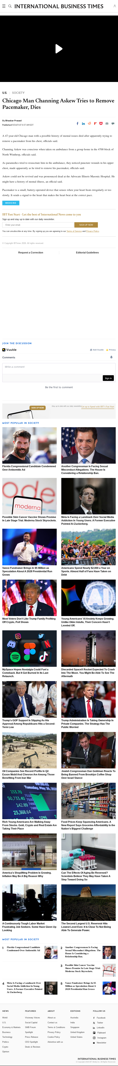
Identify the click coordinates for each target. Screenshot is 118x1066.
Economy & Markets (11, 1027)
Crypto (5, 1047)
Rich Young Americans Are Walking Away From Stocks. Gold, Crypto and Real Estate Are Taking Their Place (29, 825)
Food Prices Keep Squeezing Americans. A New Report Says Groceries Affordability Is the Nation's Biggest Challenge (88, 825)
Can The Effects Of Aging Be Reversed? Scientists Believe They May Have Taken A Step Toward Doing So (85, 876)
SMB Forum (30, 1027)
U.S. (4, 1022)
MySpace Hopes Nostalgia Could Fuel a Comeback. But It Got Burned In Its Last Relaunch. (25, 673)
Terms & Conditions (56, 1027)
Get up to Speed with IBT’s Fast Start (97, 407)
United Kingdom (77, 1032)
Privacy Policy (92, 231)
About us (52, 1017)
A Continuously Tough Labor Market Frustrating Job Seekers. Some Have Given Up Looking (29, 927)
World (4, 1017)
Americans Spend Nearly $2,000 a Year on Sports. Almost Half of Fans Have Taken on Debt (86, 571)
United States (76, 1037)
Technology (7, 1037)
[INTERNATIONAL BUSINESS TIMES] (59, 6)
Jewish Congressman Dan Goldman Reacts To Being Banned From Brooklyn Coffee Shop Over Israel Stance (88, 774)
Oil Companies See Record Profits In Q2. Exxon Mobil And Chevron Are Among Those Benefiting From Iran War (28, 774)
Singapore (74, 1027)
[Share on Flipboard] (95, 123)
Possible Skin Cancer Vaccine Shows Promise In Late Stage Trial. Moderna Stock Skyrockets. (83, 968)
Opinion (5, 1051)
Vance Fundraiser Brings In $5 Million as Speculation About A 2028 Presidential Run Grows (27, 571)
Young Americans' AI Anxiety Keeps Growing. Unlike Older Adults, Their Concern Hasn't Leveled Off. (87, 622)
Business (6, 1032)
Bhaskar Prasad (13, 120)
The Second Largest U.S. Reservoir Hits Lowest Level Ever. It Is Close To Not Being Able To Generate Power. (86, 927)
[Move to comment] (113, 123)
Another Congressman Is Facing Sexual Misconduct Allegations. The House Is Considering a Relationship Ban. (84, 469)
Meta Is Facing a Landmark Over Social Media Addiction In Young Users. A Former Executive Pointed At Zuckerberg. (88, 520)
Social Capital (31, 1022)
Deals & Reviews (32, 1047)
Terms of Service (74, 231)
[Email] (107, 123)
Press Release (31, 1037)
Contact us (52, 1022)
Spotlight (29, 1032)
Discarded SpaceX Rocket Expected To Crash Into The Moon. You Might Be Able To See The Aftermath (88, 673)
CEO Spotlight (31, 1042)
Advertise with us (55, 1042)
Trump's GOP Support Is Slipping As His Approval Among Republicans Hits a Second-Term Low (28, 723)
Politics (5, 1042)
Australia (74, 1017)
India (72, 1022)
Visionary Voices (32, 1017)
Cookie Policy (54, 1037)
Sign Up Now (37, 408)
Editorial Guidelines (87, 252)
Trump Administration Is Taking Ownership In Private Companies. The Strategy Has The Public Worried (87, 723)
